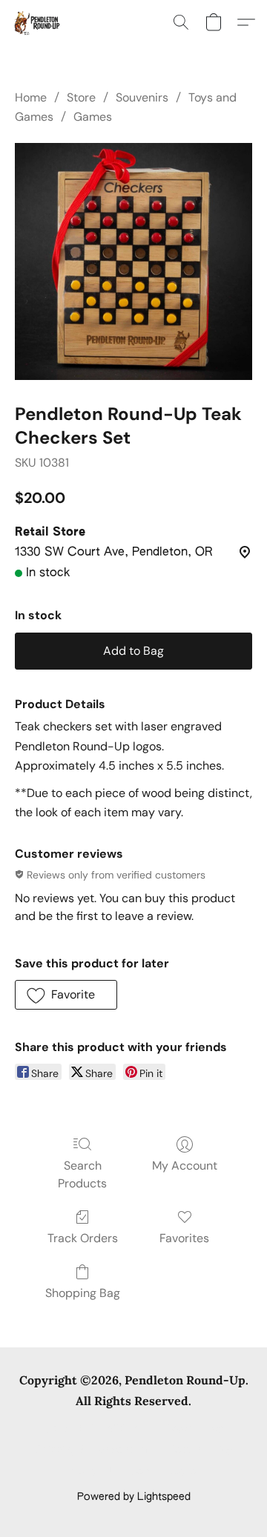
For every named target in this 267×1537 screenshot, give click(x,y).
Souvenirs (142, 97)
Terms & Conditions (93, 1429)
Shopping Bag (82, 1293)
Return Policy (200, 1450)
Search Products (82, 1174)
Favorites (184, 1238)
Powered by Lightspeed (134, 1497)
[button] (37, 22)
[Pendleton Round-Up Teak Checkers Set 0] (133, 261)
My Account (184, 1165)
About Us (93, 1472)
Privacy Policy (189, 1429)
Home (31, 97)
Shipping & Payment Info (95, 1450)
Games (92, 116)
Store (81, 97)
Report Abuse (164, 1472)
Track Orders (82, 1238)
